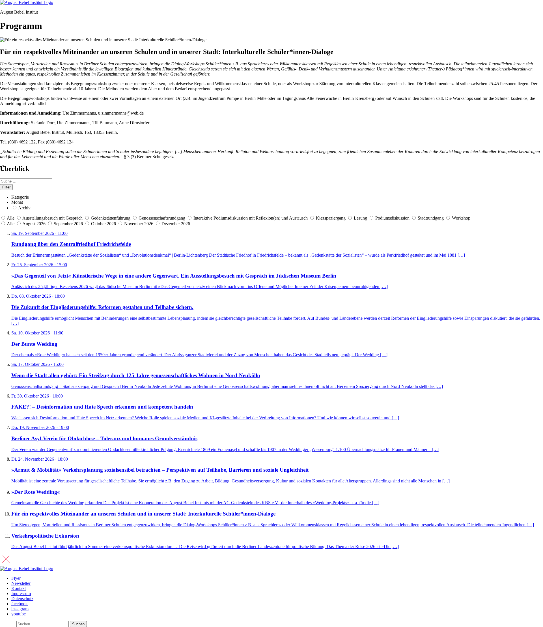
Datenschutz (22, 598)
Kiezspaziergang (331, 218)
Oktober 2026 (104, 223)
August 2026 (34, 223)
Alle (10, 218)
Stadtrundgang (431, 218)
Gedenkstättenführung (110, 218)
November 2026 (139, 223)
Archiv (24, 207)
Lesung (360, 218)
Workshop (461, 218)
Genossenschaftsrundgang (162, 218)
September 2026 (69, 223)
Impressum (21, 593)
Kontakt (18, 588)
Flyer (16, 578)
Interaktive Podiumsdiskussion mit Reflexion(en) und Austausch (250, 218)
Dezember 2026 (175, 223)
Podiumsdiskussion (392, 218)
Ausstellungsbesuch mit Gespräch (52, 218)
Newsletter (21, 583)
